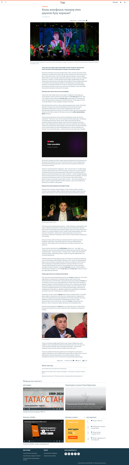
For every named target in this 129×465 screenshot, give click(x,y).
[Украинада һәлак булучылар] (85, 399)
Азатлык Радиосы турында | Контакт (32, 455)
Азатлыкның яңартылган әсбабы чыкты (35, 422)
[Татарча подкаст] (125, 2)
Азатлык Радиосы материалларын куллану (31, 459)
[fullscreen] (62, 409)
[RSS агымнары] (78, 454)
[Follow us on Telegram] (75, 454)
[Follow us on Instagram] (72, 454)
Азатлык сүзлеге (71, 417)
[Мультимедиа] (121, 2)
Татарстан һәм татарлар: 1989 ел (33, 389)
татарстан (45, 6)
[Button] (73, 21)
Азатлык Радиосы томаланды (30, 453)
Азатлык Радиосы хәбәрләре (50, 453)
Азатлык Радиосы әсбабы (50, 455)
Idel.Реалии (115, 2)
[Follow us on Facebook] (65, 454)
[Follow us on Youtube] (69, 454)
